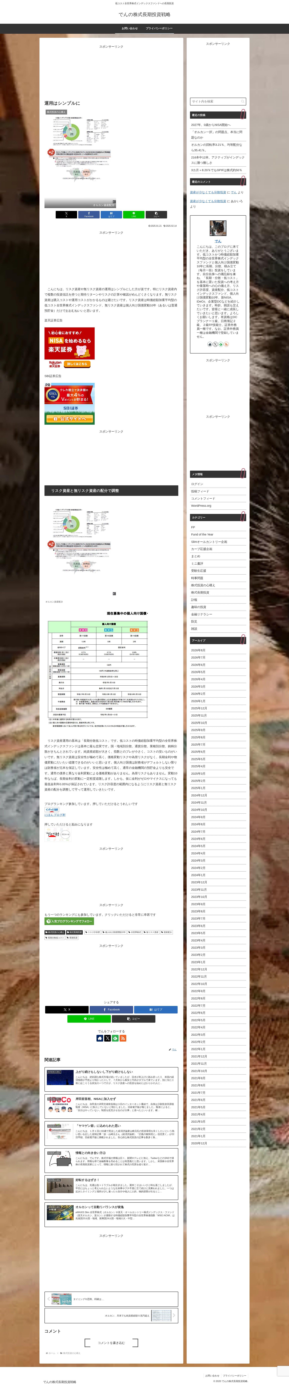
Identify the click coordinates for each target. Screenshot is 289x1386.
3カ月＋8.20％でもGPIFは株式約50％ (216, 170)
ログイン (197, 484)
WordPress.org (201, 505)
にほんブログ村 (55, 815)
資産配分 (168, 932)
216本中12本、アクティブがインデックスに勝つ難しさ (218, 160)
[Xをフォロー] (107, 1038)
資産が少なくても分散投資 (208, 192)
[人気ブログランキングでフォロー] (69, 921)
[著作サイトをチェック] (100, 1038)
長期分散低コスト (56, 938)
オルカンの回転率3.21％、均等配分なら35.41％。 (216, 147)
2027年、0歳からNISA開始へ (211, 125)
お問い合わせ (212, 1375)
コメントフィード (203, 498)
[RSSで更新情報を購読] (123, 1038)
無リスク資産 (152, 932)
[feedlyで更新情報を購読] (115, 1038)
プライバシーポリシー (234, 1375)
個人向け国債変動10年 (115, 932)
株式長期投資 (76, 932)
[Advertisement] (111, 72)
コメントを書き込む (111, 1343)
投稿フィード (200, 491)
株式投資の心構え (56, 932)
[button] (156, 214)
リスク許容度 (94, 932)
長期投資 (73, 938)
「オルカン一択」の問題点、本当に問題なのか (216, 134)
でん (234, 192)
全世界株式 (136, 932)
